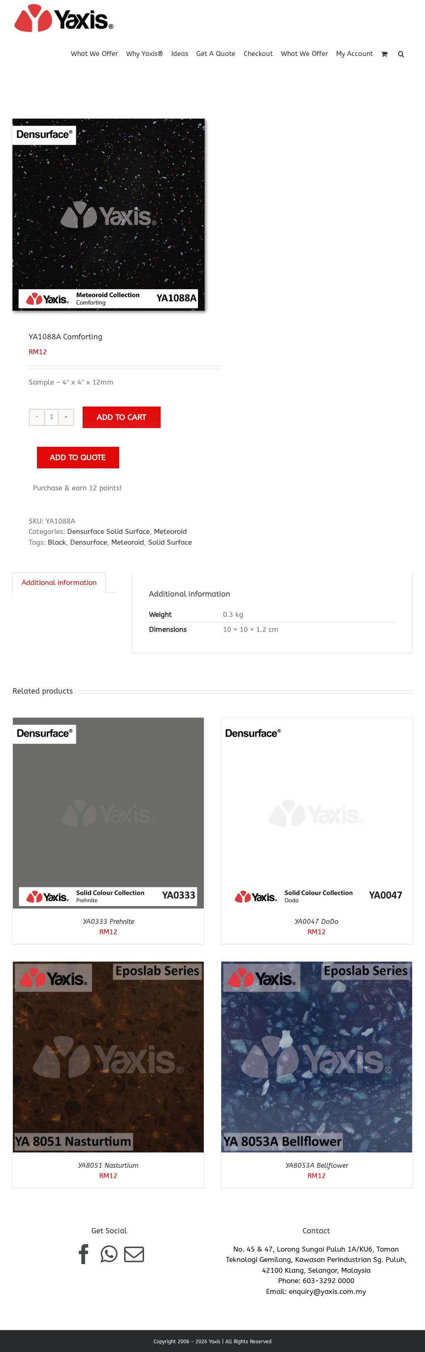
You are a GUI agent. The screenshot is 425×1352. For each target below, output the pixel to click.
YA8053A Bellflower (317, 1165)
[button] (401, 53)
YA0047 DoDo (317, 922)
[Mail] (134, 1254)
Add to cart (121, 417)
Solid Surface (170, 542)
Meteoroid (170, 531)
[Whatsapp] (108, 1254)
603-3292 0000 (328, 1280)
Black (57, 542)
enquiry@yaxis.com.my (327, 1291)
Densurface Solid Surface (108, 531)
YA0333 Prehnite (108, 922)
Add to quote (78, 457)
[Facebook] (84, 1254)
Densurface (88, 542)
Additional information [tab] (59, 582)
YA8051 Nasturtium (108, 1165)
